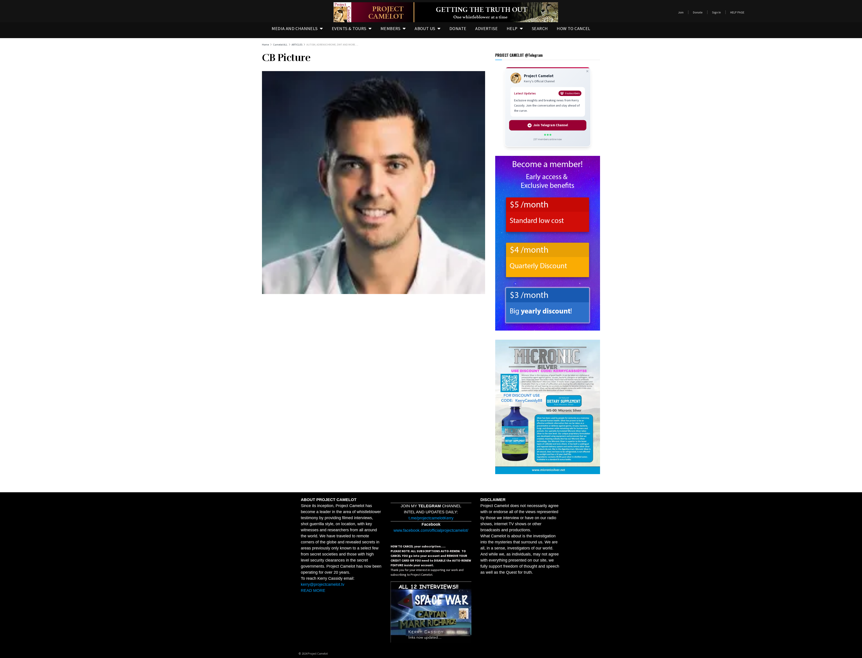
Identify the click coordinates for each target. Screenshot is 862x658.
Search (540, 28)
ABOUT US (425, 28)
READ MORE (313, 590)
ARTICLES (297, 44)
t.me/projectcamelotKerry (431, 518)
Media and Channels (294, 28)
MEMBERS (390, 28)
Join (681, 12)
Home (265, 44)
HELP (512, 28)
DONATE (457, 28)
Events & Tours (349, 28)
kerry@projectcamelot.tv (322, 584)
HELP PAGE (737, 12)
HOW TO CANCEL (573, 28)
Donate (698, 12)
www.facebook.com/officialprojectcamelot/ (431, 530)
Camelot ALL (280, 44)
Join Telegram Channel (550, 125)
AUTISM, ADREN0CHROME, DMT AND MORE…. (332, 44)
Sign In (716, 12)
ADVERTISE (486, 28)
